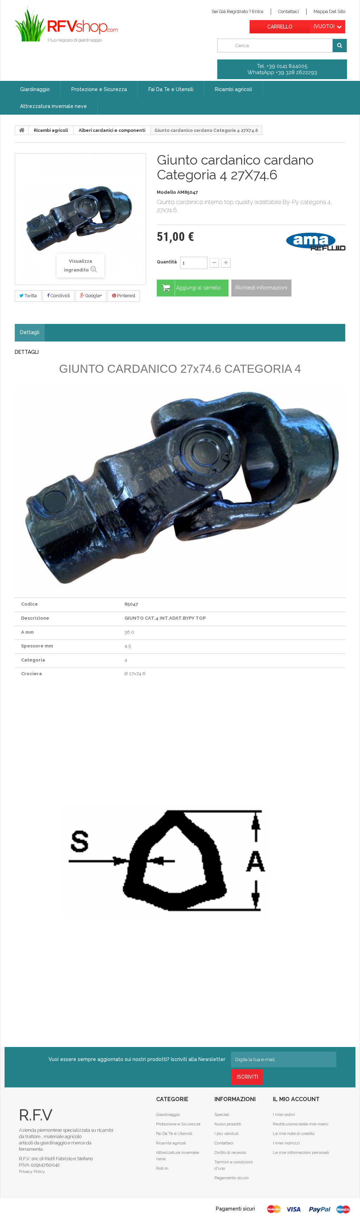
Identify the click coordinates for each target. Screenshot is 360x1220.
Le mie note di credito (293, 1133)
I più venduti (226, 1133)
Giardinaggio (168, 1114)
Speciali (221, 1114)
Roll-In (162, 1168)
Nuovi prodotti (227, 1124)
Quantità (167, 262)
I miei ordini (284, 1114)
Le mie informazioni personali (301, 1152)
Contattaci (223, 1143)
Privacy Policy (32, 1171)
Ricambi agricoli (51, 130)
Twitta (30, 295)
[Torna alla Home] (21, 130)
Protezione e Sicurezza (178, 1124)
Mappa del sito (329, 11)
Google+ (93, 295)
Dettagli (29, 332)
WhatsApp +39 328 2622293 (282, 72)
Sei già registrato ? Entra (237, 11)
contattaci (288, 11)
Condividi (60, 295)
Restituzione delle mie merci (300, 1124)
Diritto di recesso (230, 1152)
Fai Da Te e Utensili (174, 1133)
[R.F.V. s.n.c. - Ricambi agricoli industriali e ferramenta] (66, 23)
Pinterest (125, 295)
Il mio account (296, 1099)
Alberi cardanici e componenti (112, 130)
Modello (166, 192)
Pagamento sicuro (231, 1177)
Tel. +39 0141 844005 (282, 66)
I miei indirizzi (286, 1143)
